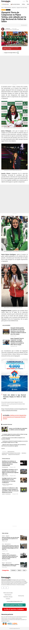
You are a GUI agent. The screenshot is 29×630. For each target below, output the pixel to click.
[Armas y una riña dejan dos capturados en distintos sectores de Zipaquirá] (4, 429)
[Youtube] (7, 588)
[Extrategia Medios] (5, 1)
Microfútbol (24, 453)
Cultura (3, 535)
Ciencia (6, 475)
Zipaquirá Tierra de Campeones (13, 454)
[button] (26, 1)
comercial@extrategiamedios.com (14, 601)
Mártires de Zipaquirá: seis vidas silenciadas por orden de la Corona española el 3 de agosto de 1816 (10, 538)
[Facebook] (2, 588)
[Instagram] (5, 588)
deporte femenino (11, 451)
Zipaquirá (8, 9)
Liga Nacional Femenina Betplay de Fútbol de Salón (11, 453)
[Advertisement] (14, 70)
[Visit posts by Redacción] (2, 29)
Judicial (3, 493)
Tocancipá (4, 484)
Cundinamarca (8, 493)
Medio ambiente (8, 544)
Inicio (2, 7)
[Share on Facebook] (4, 25)
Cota (3, 544)
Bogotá (3, 475)
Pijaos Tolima (4, 454)
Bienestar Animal (9, 484)
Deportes (14, 7)
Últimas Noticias (7, 7)
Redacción (8, 28)
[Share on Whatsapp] (7, 25)
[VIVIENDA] (14, 374)
